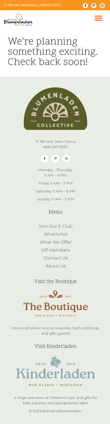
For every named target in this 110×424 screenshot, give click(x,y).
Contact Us (56, 258)
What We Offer (56, 242)
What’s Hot (56, 234)
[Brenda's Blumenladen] (19, 19)
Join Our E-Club (56, 226)
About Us (55, 266)
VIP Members (55, 250)
